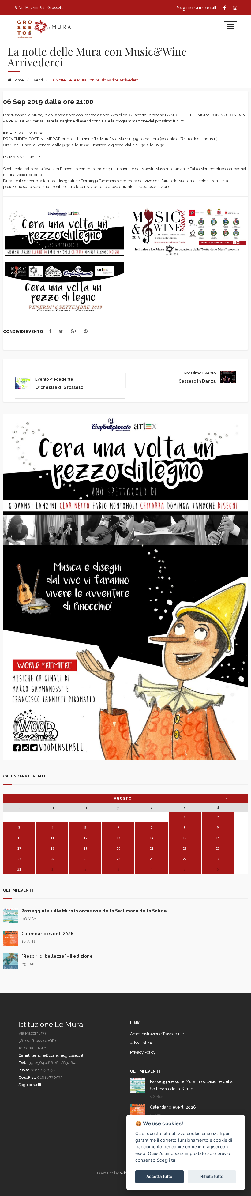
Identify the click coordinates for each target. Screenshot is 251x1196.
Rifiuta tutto (211, 1176)
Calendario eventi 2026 (47, 933)
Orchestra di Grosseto (59, 387)
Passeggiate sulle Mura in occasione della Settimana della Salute (94, 910)
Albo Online (141, 1043)
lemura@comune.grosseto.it (57, 1055)
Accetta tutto (159, 1176)
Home (18, 80)
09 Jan (28, 964)
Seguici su (28, 1084)
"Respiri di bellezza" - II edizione (57, 956)
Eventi (37, 80)
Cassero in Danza (197, 381)
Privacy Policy (142, 1052)
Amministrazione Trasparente (157, 1034)
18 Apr (28, 941)
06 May (28, 918)
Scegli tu (166, 1160)
